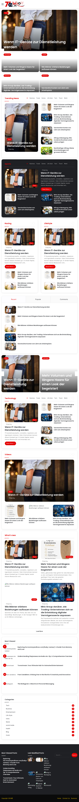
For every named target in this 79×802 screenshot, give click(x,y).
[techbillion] (15, 4)
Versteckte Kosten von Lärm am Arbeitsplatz (55, 89)
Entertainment (10, 712)
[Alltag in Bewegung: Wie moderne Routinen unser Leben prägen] (46, 140)
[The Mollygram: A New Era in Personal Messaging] (10, 686)
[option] (39, 51)
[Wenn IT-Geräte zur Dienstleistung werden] (39, 30)
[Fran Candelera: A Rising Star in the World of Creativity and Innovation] (10, 677)
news (7, 718)
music (8, 735)
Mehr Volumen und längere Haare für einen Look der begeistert (19, 68)
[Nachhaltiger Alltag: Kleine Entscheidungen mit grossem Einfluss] (46, 151)
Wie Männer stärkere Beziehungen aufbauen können (56, 68)
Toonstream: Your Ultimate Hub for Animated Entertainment (40, 665)
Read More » (46, 189)
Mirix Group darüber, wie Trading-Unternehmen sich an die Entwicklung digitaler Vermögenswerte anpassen (19, 88)
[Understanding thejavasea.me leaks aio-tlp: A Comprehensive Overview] (10, 659)
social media (10, 725)
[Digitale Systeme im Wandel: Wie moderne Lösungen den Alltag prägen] (39, 786)
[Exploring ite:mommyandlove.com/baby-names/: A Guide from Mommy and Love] (10, 650)
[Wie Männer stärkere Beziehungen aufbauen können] (58, 61)
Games (44, 98)
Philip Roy (11, 149)
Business (7, 75)
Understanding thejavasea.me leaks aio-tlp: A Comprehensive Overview (45, 656)
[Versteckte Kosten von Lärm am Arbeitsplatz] (58, 82)
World (65, 98)
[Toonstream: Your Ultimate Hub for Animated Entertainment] (10, 668)
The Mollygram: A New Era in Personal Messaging (36, 684)
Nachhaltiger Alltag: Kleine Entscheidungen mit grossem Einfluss (64, 150)
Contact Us (66, 798)
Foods (38, 98)
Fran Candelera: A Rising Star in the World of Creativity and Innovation (44, 675)
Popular (38, 299)
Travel (60, 98)
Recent (13, 299)
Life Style (7, 54)
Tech (6, 13)
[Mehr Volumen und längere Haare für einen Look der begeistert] (20, 61)
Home (59, 798)
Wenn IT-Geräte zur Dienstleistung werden (53, 174)
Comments (64, 299)
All (27, 98)
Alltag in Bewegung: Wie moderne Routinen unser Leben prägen (63, 140)
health (44, 54)
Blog (7, 732)
